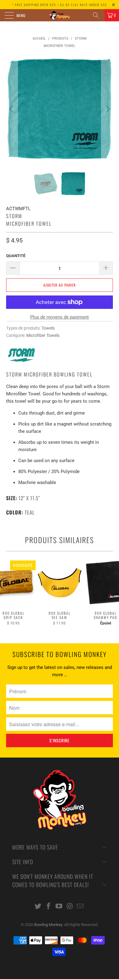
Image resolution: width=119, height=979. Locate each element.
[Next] (107, 109)
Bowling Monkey (48, 924)
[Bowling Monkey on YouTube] (59, 906)
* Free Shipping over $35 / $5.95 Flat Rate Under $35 (59, 4)
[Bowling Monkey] (59, 15)
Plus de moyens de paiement (59, 317)
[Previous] (12, 109)
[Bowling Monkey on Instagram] (69, 906)
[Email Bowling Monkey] (80, 906)
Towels (48, 328)
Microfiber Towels (43, 335)
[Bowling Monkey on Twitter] (38, 906)
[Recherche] (97, 15)
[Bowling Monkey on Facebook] (48, 906)
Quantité (15, 255)
